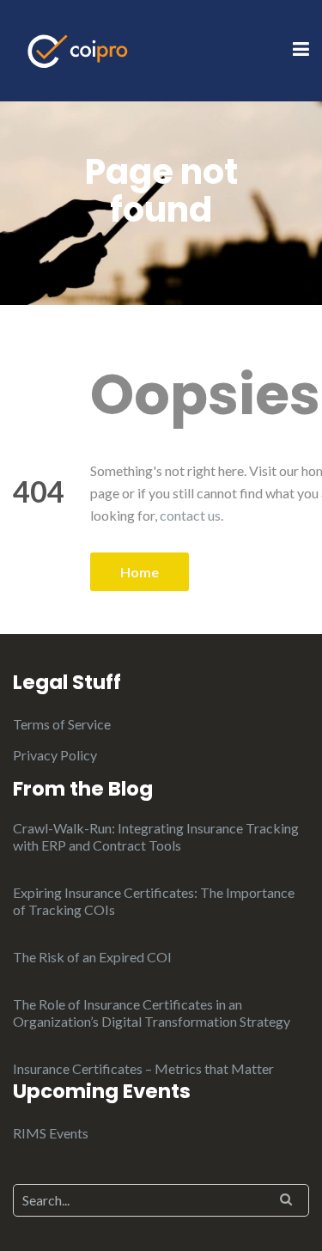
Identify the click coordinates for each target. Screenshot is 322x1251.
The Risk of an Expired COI (92, 957)
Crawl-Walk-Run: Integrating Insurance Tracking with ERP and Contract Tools (156, 836)
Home (139, 572)
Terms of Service (62, 724)
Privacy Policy (55, 755)
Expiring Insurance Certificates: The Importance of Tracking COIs (154, 901)
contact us (190, 515)
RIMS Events (50, 1133)
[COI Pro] (78, 48)
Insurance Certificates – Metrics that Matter (143, 1068)
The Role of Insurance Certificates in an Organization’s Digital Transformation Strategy (151, 1012)
